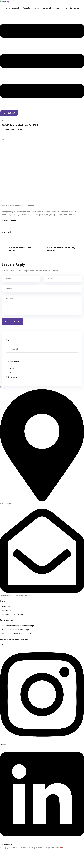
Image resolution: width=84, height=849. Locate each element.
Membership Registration (12, 614)
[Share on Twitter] (18, 232)
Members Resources (50, 8)
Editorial (10, 368)
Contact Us (74, 8)
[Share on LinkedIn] (22, 232)
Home (7, 8)
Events (64, 8)
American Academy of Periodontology (17, 633)
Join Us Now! (9, 113)
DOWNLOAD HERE (9, 221)
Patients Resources (31, 8)
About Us (16, 8)
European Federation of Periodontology (18, 625)
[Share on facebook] (14, 232)
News (8, 373)
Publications (6, 121)
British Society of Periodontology (15, 629)
